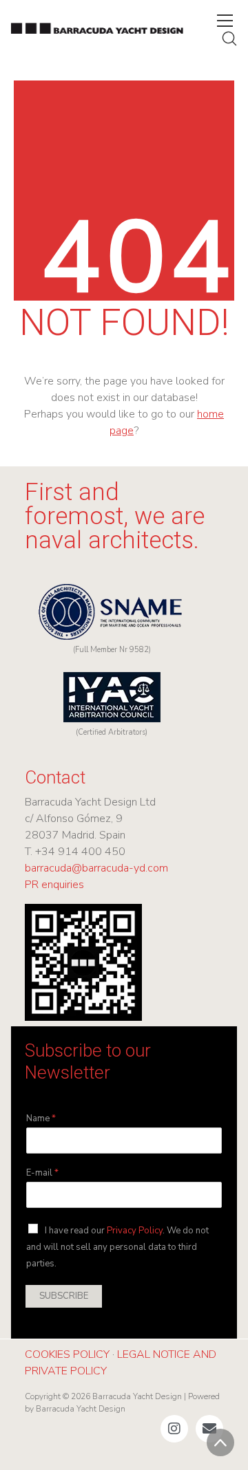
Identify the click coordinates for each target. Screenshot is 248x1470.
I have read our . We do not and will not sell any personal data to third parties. (117, 1247)
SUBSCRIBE (63, 1296)
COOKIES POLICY (67, 1354)
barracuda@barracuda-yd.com (96, 868)
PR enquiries (54, 884)
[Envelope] (209, 1428)
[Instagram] (174, 1428)
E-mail (42, 1173)
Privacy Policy (135, 1230)
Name (41, 1119)
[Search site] (229, 38)
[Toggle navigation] (225, 20)
